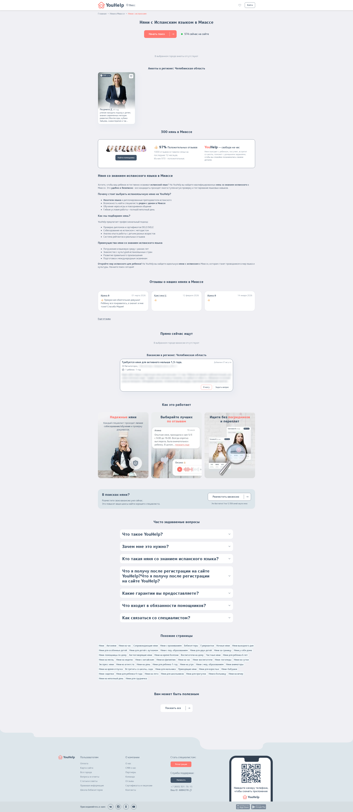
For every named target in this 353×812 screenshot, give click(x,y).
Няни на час (125, 645)
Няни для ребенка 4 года (129, 673)
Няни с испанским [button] (137, 13)
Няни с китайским (144, 659)
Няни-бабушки (229, 669)
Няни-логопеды (223, 659)
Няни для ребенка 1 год (165, 664)
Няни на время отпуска (111, 669)
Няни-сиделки (106, 673)
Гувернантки (207, 645)
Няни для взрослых (209, 669)
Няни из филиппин (166, 659)
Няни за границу (222, 650)
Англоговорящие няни (140, 655)
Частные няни (213, 655)
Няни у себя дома (243, 650)
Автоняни (111, 645)
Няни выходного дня (242, 645)
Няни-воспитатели (202, 659)
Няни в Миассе (117, 13)
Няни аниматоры (235, 664)
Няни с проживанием (171, 645)
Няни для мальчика (165, 669)
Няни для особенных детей (113, 650)
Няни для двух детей (201, 650)
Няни (101, 645)
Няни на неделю (124, 659)
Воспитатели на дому (192, 655)
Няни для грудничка (136, 678)
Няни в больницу (217, 673)
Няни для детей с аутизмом (143, 650)
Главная (102, 13)
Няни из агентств (125, 664)
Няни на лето (151, 673)
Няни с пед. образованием (174, 650)
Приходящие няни (187, 669)
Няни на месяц (106, 659)
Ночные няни (223, 645)
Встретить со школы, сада (139, 669)
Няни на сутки (241, 659)
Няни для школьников (172, 673)
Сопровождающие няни (145, 645)
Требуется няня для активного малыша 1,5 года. (152, 362)
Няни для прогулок (196, 673)
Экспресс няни (106, 664)
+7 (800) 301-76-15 (181, 786)
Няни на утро (187, 664)
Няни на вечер (236, 673)
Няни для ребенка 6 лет (235, 655)
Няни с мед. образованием (210, 664)
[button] (132, 5)
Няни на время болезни (166, 655)
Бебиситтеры (191, 645)
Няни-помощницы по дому (113, 655)
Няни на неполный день (111, 678)
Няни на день (143, 664)
